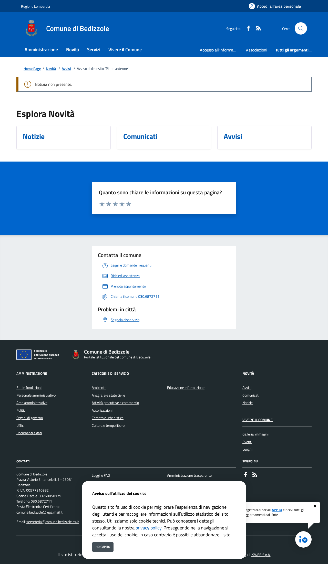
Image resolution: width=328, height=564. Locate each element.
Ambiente (99, 387)
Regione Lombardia (35, 6)
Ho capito (103, 546)
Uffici (20, 425)
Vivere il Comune (257, 420)
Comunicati (250, 395)
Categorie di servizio (110, 373)
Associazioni (256, 50)
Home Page (32, 68)
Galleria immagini (255, 434)
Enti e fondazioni (29, 387)
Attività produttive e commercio (115, 403)
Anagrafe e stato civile (108, 395)
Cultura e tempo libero (108, 425)
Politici (21, 410)
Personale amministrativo (36, 395)
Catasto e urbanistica (108, 418)
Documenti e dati (29, 433)
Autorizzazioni (102, 410)
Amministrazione (31, 373)
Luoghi (247, 449)
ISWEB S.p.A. (261, 555)
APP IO (277, 509)
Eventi (247, 442)
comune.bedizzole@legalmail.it (39, 512)
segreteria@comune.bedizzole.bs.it (52, 522)
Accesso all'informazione (221, 50)
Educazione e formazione (185, 387)
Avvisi (66, 68)
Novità (51, 68)
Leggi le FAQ (101, 475)
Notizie (247, 403)
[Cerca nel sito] (301, 28)
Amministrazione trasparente (189, 475)
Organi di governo (29, 418)
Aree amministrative (31, 403)
